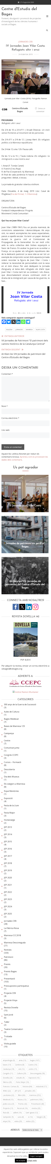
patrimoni (36, 1099)
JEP (18, 1091)
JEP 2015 (8, 841)
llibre (21, 1095)
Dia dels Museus (11, 776)
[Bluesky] (9, 322)
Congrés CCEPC (11, 755)
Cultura (21, 1073)
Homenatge (9, 820)
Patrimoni (8, 957)
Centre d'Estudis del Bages (19, 11)
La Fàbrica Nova (11, 928)
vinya (7, 1121)
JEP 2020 (8, 877)
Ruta (6, 1112)
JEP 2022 (8, 892)
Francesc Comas (11, 1086)
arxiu (22, 1060)
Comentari (7, 374)
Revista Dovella (11, 1007)
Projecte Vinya (10, 1000)
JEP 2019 (8, 870)
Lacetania (8, 1095)
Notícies (8, 949)
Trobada (8, 1036)
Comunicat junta (11, 747)
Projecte (8, 1108)
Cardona (19, 1064)
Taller (6, 1022)
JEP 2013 (8, 827)
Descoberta (9, 769)
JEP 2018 (8, 863)
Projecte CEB (10, 993)
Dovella (8, 1078)
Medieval (8, 1099)
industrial (41, 1086)
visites (30, 1121)
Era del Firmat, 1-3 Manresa (24, 194)
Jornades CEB (25, 41)
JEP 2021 (8, 884)
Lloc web (5, 430)
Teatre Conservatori (13, 1029)
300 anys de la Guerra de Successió (20, 704)
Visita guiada (10, 1043)
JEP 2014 (8, 834)
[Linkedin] (18, 322)
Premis (7, 964)
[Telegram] (28, 322)
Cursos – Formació (12, 762)
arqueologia (9, 1060)
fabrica (7, 1082)
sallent (17, 1112)
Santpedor (8, 1117)
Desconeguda (37, 1073)
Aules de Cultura (11, 711)
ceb (21, 1069)
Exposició (8, 798)
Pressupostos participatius (16, 985)
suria (21, 1117)
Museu (21, 1099)
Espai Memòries (11, 791)
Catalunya (8, 1069)
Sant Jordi (8, 1014)
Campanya (9, 733)
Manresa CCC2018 (12, 935)
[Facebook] (4, 322)
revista (36, 1108)
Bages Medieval (11, 719)
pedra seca (8, 1104)
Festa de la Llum (11, 805)
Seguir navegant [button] (36, 1156)
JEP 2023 (8, 899)
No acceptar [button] (20, 1160)
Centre (7, 740)
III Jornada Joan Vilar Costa (25, 505)
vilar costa (40, 330)
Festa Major (9, 812)
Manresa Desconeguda (15, 942)
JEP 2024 (8, 906)
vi (30, 1117)
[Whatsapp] (23, 322)
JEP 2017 (8, 856)
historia (27, 1086)
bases (7, 1064)
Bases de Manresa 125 (14, 726)
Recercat (22, 1108)
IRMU (7, 1091)
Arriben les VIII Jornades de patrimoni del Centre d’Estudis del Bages (25, 584)
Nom (4, 406)
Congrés (8, 1073)
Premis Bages (10, 971)
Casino (32, 1064)
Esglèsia (9, 330)
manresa (29, 330)
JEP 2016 (8, 848)
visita (18, 1121)
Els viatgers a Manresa (14, 783)
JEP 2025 (8, 913)
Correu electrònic (10, 418)
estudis (20, 1078)
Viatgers (41, 1117)
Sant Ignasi (32, 1112)
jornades (19, 330)
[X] (13, 322)
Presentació (9, 978)
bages (34, 1060)
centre (32, 1069)
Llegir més (32, 1160)
